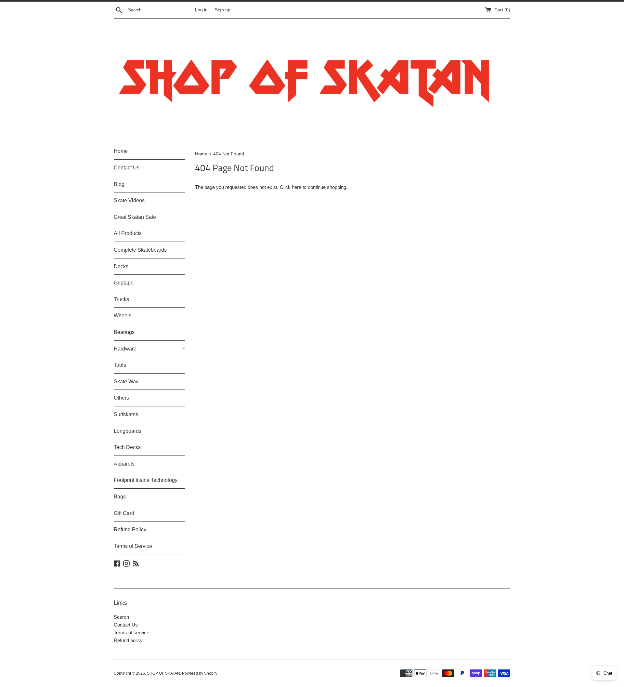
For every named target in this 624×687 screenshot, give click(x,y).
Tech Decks (127, 447)
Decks (121, 266)
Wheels (122, 315)
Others (121, 398)
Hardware (149, 348)
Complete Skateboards (140, 250)
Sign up (222, 9)
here (296, 187)
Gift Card (124, 513)
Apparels (124, 464)
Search (121, 617)
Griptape (124, 282)
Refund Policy (130, 529)
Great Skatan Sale (135, 217)
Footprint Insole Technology (145, 480)
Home (121, 151)
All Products (128, 233)
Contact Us (126, 167)
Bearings (124, 332)
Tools (120, 365)
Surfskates (126, 414)
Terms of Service (133, 546)
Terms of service (131, 632)
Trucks (121, 299)
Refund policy (128, 640)
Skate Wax (126, 381)
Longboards (127, 431)
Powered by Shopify (199, 673)
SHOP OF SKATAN (163, 673)
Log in (201, 9)
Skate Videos (129, 200)
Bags (120, 496)
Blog (119, 184)
